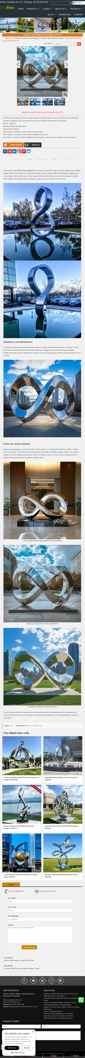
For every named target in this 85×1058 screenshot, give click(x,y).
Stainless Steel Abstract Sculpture (52, 38)
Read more (19, 1044)
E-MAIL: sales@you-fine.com (11, 2)
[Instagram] (19, 151)
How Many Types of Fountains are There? (58, 1016)
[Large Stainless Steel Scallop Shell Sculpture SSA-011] (62, 804)
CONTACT (78, 15)
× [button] (33, 1032)
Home (11, 1056)
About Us (60, 9)
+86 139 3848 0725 (13, 1002)
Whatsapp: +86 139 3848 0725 (36, 2)
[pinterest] (60, 980)
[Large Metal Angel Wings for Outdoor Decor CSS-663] (62, 755)
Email (54, 1056)
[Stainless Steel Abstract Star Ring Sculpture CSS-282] (62, 853)
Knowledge (65, 15)
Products (32, 9)
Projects (75, 9)
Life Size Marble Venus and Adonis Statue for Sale (21, 968)
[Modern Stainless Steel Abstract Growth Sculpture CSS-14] (21, 804)
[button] (18, 1052)
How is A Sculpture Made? (53, 1011)
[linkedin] (14, 151)
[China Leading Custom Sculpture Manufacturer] (7, 8)
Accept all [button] (12, 1048)
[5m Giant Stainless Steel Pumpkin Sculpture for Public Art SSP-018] (21, 755)
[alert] (18, 1043)
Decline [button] (27, 1048)
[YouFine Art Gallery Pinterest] (4, 1010)
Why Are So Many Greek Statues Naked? (58, 1018)
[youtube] (10, 151)
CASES (46, 9)
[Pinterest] (24, 151)
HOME (21, 9)
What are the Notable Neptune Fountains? (58, 1013)
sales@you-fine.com (48, 891)
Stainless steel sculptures (12, 449)
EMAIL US (36, 145)
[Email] (28, 151)
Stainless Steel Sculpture (30, 38)
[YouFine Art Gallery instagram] (3, 1010)
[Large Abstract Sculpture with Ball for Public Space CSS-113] (21, 853)
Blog (50, 15)
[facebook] (5, 151)
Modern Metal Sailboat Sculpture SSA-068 (19, 960)
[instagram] (51, 980)
